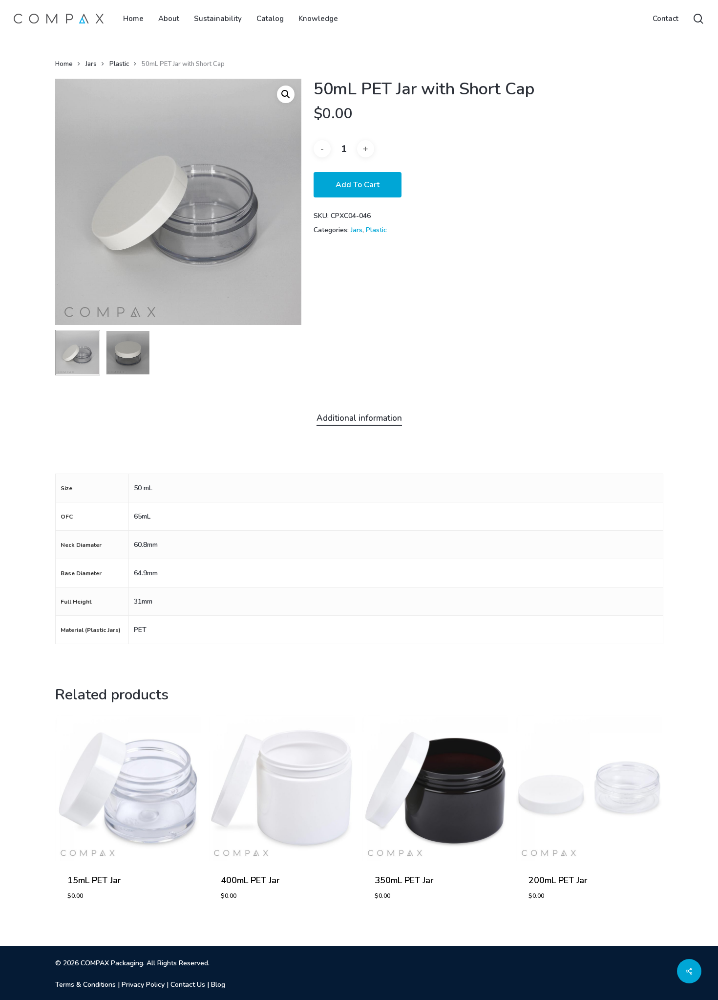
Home (64, 64)
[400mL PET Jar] (282, 788)
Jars (91, 64)
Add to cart (358, 184)
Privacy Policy (143, 984)
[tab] (359, 419)
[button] (286, 94)
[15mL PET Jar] (128, 788)
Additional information (359, 418)
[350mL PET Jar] (435, 788)
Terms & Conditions (85, 984)
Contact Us (187, 984)
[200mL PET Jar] (589, 788)
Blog (218, 984)
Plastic (119, 64)
